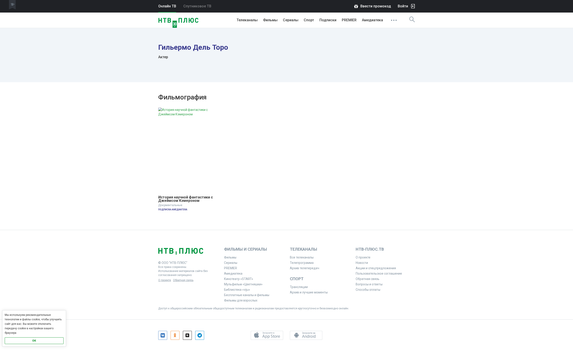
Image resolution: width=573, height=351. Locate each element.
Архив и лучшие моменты (309, 292)
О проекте (164, 280)
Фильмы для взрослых (240, 300)
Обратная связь (183, 280)
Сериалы (290, 20)
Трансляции (299, 287)
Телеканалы (247, 20)
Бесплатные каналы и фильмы (246, 295)
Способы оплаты (368, 289)
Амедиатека (372, 20)
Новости (362, 263)
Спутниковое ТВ (197, 6)
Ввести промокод (375, 6)
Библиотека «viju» (237, 289)
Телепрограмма (302, 263)
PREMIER (349, 20)
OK (34, 340)
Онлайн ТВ (167, 6)
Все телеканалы (302, 257)
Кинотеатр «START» (238, 279)
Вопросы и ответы (369, 284)
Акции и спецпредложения (376, 268)
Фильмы (270, 20)
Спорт (309, 20)
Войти (403, 6)
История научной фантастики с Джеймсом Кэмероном (186, 199)
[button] (267, 335)
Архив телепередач (304, 268)
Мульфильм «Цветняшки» (243, 284)
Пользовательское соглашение (379, 273)
